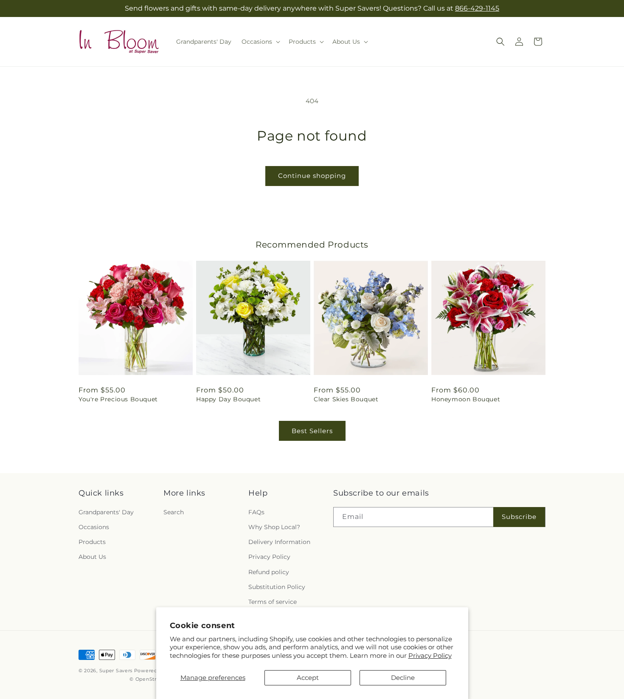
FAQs (256, 512)
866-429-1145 (477, 8)
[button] (260, 42)
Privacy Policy (430, 655)
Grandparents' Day (106, 512)
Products (92, 541)
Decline (403, 678)
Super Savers (115, 671)
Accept (308, 678)
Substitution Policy (276, 586)
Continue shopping (312, 176)
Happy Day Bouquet (228, 399)
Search (173, 512)
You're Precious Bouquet (118, 399)
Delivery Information (279, 541)
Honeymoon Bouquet (465, 399)
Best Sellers (312, 431)
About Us (92, 556)
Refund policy (268, 571)
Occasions (94, 526)
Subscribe (519, 516)
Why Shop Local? (274, 526)
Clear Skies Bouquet (346, 399)
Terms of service (272, 601)
